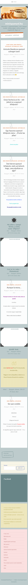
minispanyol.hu (14, 23)
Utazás (5, 560)
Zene (5, 568)
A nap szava (9, 44)
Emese (22, 54)
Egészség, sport (7, 536)
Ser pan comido (14, 404)
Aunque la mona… (14, 287)
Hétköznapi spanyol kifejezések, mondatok (13, 512)
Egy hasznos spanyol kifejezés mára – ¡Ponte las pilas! (14, 133)
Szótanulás (15, 46)
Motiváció (6, 547)
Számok (5, 552)
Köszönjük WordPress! (6, 579)
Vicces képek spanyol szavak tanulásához (13, 562)
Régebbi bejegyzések (8, 454)
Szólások (8, 46)
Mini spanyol (18, 44)
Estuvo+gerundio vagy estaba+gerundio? (13, 519)
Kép (8, 231)
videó (21, 46)
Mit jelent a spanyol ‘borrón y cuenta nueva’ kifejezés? (14, 227)
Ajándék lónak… (14, 349)
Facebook (7, 479)
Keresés (5, 465)
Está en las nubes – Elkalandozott (14, 270)
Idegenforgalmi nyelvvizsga (10, 541)
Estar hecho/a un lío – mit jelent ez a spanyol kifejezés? (14, 102)
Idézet (5, 390)
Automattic (14, 581)
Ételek (5, 539)
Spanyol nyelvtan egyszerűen (10, 549)
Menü (15, 2)
